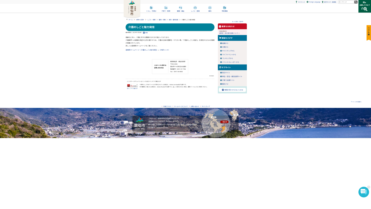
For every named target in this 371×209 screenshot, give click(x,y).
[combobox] (346, 2)
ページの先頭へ (357, 102)
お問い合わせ (195, 106)
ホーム (131, 20)
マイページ (301, 2)
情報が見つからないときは (233, 90)
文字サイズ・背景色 (330, 2)
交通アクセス (167, 106)
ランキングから (227, 58)
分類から (225, 47)
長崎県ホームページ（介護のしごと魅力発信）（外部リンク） (148, 50)
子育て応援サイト (228, 80)
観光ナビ (225, 84)
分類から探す (140, 20)
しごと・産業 (151, 20)
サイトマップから (228, 51)
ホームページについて (181, 106)
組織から (225, 43)
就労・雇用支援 (173, 20)
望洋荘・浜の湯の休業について (229, 33)
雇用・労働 (162, 20)
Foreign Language (314, 2)
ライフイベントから (229, 55)
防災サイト (226, 73)
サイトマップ (206, 106)
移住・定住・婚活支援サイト (232, 76)
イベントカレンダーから (230, 62)
